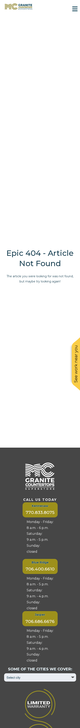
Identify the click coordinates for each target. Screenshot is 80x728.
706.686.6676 (40, 621)
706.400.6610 (40, 568)
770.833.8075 (40, 512)
